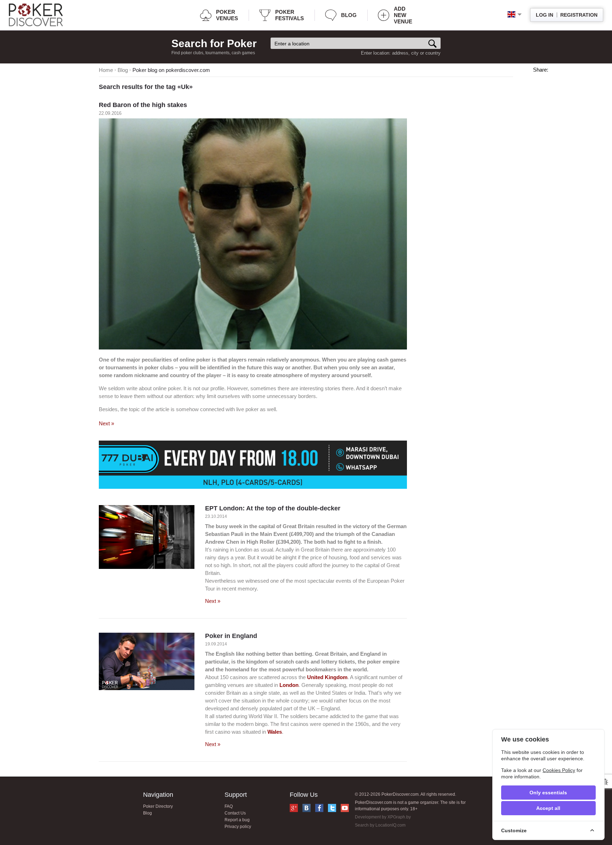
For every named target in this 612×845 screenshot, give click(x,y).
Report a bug (237, 819)
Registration (578, 15)
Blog (349, 15)
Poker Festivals (289, 15)
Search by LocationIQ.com (380, 825)
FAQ (229, 806)
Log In (544, 15)
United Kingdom (327, 677)
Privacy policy (238, 826)
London (289, 685)
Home (106, 70)
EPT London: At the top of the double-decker (272, 508)
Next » (106, 423)
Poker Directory (158, 806)
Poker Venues (227, 15)
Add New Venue (403, 15)
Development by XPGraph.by (383, 817)
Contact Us (235, 813)
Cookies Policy (559, 770)
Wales (274, 732)
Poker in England (231, 635)
